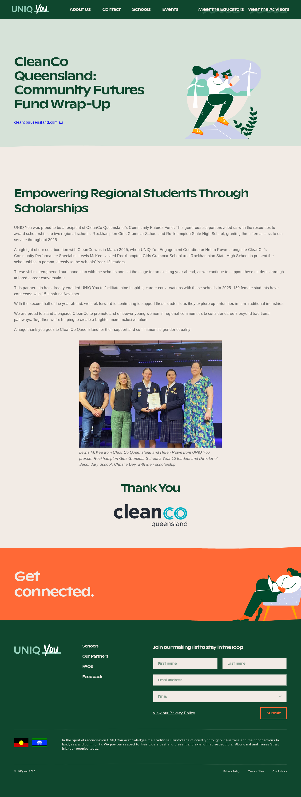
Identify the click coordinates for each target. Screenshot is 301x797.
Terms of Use (256, 771)
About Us (80, 9)
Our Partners (95, 656)
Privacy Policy (231, 771)
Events (170, 9)
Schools (141, 9)
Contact (111, 9)
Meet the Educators (221, 9)
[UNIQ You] (30, 9)
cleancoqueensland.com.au (38, 122)
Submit (274, 713)
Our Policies (280, 771)
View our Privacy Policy (174, 713)
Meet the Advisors (268, 9)
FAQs (87, 666)
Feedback (92, 677)
